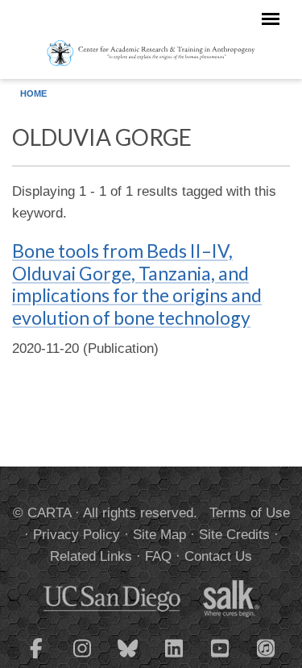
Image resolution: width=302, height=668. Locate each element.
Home (33, 93)
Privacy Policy (76, 534)
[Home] (151, 52)
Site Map (159, 534)
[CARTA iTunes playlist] (266, 647)
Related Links (91, 556)
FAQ (158, 556)
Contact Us (218, 556)
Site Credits (234, 534)
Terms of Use (249, 513)
